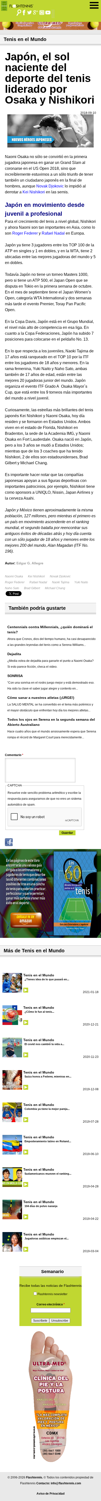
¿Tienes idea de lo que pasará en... (47, 979)
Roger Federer (15, 582)
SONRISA (15, 676)
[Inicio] (19, 5)
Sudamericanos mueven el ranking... (48, 1173)
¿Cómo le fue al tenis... (39, 1011)
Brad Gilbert (32, 588)
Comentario (14, 755)
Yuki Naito (81, 582)
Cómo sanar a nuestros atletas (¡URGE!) (40, 698)
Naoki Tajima (60, 582)
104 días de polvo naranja (41, 1206)
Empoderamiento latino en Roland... (48, 1141)
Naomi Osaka (14, 576)
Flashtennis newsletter (52, 1294)
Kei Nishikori (36, 576)
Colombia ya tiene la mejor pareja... (47, 1108)
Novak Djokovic (60, 576)
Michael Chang (55, 588)
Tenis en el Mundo (38, 975)
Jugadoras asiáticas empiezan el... (47, 1238)
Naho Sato (12, 588)
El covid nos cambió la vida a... (44, 1044)
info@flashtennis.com (66, 1483)
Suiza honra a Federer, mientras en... (48, 1076)
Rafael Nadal (38, 582)
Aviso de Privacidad (50, 1493)
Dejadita (14, 654)
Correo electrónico (51, 1304)
